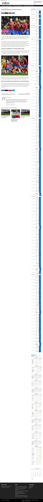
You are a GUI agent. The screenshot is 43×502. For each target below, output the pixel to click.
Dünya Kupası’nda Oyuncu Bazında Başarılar (5, 117)
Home (36, 355)
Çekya (18, 41)
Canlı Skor (34, 3)
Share (3, 90)
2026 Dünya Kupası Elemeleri (17, 5)
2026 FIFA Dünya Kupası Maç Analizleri (20, 486)
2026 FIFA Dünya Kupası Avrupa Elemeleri (21, 487)
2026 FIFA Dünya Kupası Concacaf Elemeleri (21, 496)
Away (39, 355)
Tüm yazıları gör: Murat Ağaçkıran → (10, 104)
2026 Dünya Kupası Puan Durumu (28, 5)
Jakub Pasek (25, 83)
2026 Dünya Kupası (8, 5)
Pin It (10, 90)
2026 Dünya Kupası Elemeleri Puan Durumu (21, 495)
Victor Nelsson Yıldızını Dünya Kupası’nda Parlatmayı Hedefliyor (14, 120)
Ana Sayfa (3, 5)
